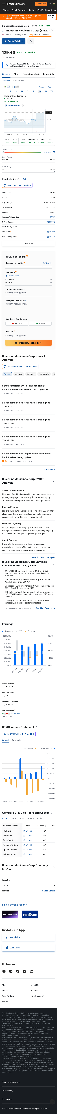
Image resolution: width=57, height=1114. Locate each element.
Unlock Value (47, 152)
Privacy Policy (7, 1091)
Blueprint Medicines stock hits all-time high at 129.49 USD (26, 404)
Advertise (35, 990)
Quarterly (16, 740)
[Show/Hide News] (17, 87)
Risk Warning (7, 1099)
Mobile (5, 990)
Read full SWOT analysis (43, 557)
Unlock (29, 831)
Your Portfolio (8, 996)
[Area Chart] (8, 87)
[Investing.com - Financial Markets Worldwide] (16, 3)
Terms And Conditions (10, 1082)
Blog (4, 985)
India (31, 10)
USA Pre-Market (44, 10)
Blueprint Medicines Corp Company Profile (25, 867)
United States (48, 891)
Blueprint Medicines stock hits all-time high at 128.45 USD (26, 421)
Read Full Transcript (45, 608)
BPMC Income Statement (18, 727)
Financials (48, 74)
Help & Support (37, 996)
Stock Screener (19, 10)
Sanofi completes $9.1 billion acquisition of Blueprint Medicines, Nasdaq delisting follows (26, 387)
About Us (35, 985)
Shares (6, 10)
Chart (17, 74)
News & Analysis (31, 74)
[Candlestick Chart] (4, 87)
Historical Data (18, 81)
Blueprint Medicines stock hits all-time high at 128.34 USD (26, 438)
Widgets (5, 1001)
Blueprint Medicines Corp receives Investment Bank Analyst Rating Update (26, 455)
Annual (5, 740)
